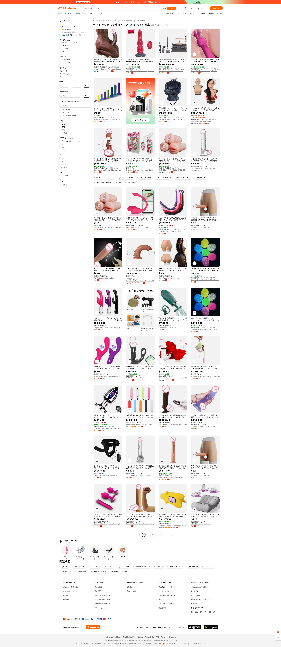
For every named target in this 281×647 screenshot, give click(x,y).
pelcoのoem (110, 567)
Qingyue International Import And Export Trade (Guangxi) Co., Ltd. (205, 280)
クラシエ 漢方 (82, 571)
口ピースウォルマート (184, 178)
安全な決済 (98, 587)
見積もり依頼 (131, 591)
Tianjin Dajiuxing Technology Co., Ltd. (106, 475)
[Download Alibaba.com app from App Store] (194, 627)
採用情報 (66, 599)
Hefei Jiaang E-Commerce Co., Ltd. (171, 71)
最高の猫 (65, 567)
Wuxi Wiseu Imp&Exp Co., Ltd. (104, 278)
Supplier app (151, 627)
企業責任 (66, 595)
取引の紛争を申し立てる (167, 595)
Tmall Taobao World (129, 637)
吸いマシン (99, 178)
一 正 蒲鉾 (115, 571)
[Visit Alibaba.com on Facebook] (192, 612)
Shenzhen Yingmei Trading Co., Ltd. (203, 426)
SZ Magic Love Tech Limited (135, 378)
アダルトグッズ (117, 21)
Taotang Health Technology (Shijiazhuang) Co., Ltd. (108, 227)
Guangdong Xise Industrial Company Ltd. (107, 170)
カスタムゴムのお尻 (145, 178)
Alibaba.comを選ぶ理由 (71, 587)
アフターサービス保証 (102, 599)
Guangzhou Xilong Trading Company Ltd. (172, 119)
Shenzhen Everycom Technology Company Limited (140, 170)
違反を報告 (162, 608)
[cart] (192, 9)
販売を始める (195, 591)
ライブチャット (164, 591)
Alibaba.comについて (70, 582)
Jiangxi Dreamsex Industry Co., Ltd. (203, 168)
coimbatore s (96, 567)
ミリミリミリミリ (80, 567)
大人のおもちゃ (131, 21)
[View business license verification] (160, 644)
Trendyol (164, 637)
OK (86, 86)
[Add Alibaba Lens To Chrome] (93, 627)
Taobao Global (149, 637)
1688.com (118, 637)
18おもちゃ (160, 567)
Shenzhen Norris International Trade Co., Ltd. (205, 376)
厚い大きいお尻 (193, 567)
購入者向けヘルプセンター (168, 587)
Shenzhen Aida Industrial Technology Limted (108, 119)
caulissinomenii (209, 567)
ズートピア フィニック (99, 571)
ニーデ (119, 182)
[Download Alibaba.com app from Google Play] (211, 627)
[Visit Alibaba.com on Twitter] (201, 612)
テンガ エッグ (67, 571)
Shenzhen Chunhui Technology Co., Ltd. (107, 428)
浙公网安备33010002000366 (176, 644)
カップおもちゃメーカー (103, 182)
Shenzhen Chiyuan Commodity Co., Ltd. (204, 329)
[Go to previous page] (139, 535)
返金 (160, 599)
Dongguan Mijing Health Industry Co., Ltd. (173, 425)
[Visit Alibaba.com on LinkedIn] (196, 612)
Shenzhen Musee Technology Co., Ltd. (107, 376)
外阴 (125, 571)
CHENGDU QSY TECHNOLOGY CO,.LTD (172, 170)
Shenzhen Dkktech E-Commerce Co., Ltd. (173, 378)
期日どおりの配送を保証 (103, 595)
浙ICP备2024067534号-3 (196, 644)
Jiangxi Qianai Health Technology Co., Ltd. (140, 71)
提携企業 (194, 604)
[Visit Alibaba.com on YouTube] (209, 612)
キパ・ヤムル (132, 182)
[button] (164, 8)
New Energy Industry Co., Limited (137, 227)
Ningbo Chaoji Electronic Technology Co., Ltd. (108, 327)
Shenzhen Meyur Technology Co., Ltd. (139, 425)
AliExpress (109, 637)
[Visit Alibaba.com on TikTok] (214, 612)
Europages (172, 637)
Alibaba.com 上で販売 (198, 587)
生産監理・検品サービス (103, 604)
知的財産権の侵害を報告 (167, 604)
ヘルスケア (105, 21)
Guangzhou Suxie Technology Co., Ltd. (204, 71)
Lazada (140, 637)
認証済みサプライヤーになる (201, 599)
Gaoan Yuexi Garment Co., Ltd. (169, 278)
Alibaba (95, 21)
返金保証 (98, 591)
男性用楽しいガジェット (143, 567)
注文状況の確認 (196, 595)
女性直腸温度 (201, 178)
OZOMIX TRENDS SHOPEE (200, 227)
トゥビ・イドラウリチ (126, 178)
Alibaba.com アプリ (165, 627)
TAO (157, 637)
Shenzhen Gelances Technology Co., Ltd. (108, 69)
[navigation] (74, 278)
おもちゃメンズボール (176, 567)
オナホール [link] (144, 21)
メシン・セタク (124, 567)
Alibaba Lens (67, 627)
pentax (111, 178)
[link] (278, 626)
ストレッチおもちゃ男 (164, 178)
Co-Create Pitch (68, 591)
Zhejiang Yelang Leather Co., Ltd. (170, 231)
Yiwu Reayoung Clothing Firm (201, 121)
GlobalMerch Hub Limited (167, 327)
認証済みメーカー (133, 587)
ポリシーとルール (101, 608)
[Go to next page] (174, 535)
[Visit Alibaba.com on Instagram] (205, 612)
